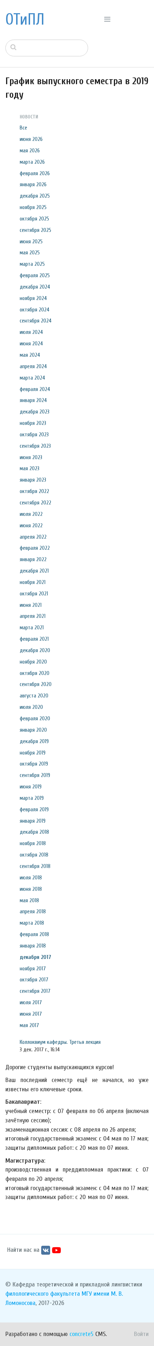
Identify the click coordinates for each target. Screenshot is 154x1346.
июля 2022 (31, 514)
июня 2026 (31, 139)
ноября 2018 (33, 843)
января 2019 (32, 821)
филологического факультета (42, 1293)
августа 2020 (34, 695)
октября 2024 (34, 309)
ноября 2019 (32, 753)
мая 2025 (30, 252)
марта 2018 (32, 923)
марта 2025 (32, 264)
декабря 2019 (34, 741)
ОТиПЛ (24, 19)
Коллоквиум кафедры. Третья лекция (60, 1042)
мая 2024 (30, 355)
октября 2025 (34, 218)
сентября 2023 (35, 446)
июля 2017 (31, 1002)
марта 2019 (32, 798)
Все (23, 128)
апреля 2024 (33, 366)
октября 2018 (34, 855)
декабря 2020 (35, 650)
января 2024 (33, 400)
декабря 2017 (35, 957)
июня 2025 (31, 241)
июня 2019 (31, 786)
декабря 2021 (34, 571)
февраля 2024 (35, 389)
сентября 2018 (35, 866)
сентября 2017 (35, 991)
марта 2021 (32, 627)
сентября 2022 (35, 502)
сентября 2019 (35, 775)
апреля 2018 (33, 911)
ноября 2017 (33, 968)
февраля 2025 (35, 275)
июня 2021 (31, 605)
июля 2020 (31, 707)
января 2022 (33, 559)
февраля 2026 (35, 173)
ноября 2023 (33, 423)
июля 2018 (31, 877)
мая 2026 (30, 150)
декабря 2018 (34, 832)
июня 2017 (31, 1014)
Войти (141, 1334)
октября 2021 (34, 593)
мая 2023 (29, 468)
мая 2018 (29, 900)
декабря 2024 (35, 287)
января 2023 (33, 480)
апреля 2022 (33, 537)
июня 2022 (31, 525)
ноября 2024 (33, 298)
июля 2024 (31, 332)
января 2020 (33, 730)
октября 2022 (34, 491)
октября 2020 (34, 673)
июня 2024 (31, 343)
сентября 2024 (36, 321)
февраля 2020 (35, 718)
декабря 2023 (34, 411)
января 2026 (33, 184)
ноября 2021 (32, 582)
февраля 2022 (35, 548)
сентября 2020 (36, 684)
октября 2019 (34, 764)
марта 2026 (32, 162)
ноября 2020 (33, 662)
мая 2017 (29, 1025)
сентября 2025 (35, 230)
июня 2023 (31, 457)
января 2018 (33, 946)
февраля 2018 (34, 934)
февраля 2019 (34, 809)
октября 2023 (34, 434)
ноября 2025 (33, 207)
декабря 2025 (35, 196)
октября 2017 (34, 979)
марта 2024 (32, 378)
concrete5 (81, 1334)
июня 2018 (31, 889)
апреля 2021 (32, 616)
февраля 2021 (34, 639)
